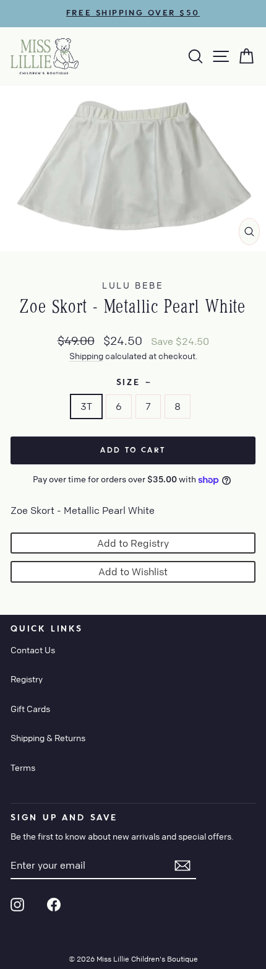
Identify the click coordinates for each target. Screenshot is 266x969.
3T (86, 406)
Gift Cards (30, 708)
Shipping (86, 355)
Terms (23, 767)
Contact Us (33, 649)
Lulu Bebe (133, 284)
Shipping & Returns (48, 737)
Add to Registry (133, 543)
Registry (27, 678)
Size (133, 382)
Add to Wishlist (133, 571)
